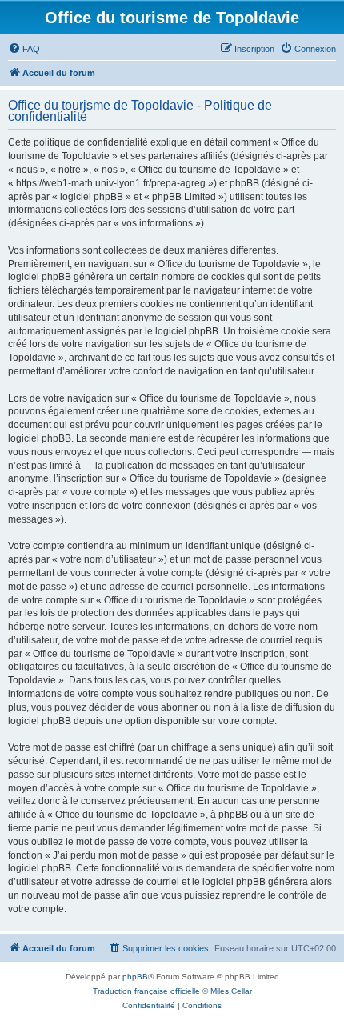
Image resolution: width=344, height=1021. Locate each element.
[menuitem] (24, 48)
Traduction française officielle (146, 991)
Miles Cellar (231, 991)
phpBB (135, 976)
